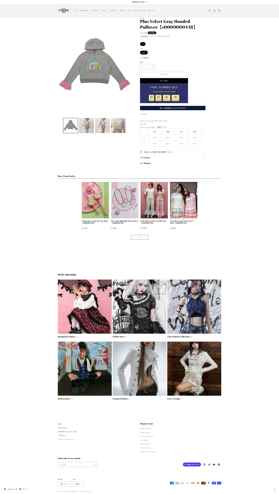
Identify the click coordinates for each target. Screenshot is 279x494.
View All (139, 237)
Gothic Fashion (145, 444)
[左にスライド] (60, 125)
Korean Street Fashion (147, 452)
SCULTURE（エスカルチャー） (70, 491)
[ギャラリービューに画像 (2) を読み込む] (86, 125)
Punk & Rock (64, 398)
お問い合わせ (62, 428)
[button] (95, 10)
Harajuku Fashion (66, 336)
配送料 (145, 36)
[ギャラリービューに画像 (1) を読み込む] (70, 125)
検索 (59, 424)
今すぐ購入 (164, 81)
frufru (142, 17)
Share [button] (144, 114)
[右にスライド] (129, 125)
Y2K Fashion (144, 440)
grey (144, 53)
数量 (141, 62)
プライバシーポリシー (66, 439)
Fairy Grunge (173, 398)
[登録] (94, 464)
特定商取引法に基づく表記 (67, 432)
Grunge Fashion (120, 398)
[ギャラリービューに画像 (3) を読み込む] (102, 125)
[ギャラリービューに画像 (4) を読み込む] (118, 125)
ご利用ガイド (62, 436)
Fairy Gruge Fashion (147, 436)
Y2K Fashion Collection (178, 336)
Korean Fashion (145, 448)
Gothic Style (118, 336)
